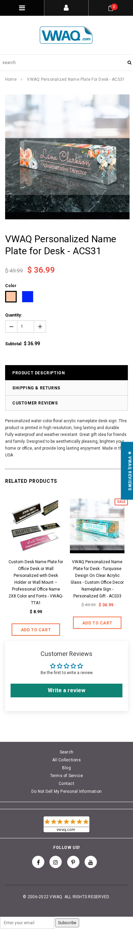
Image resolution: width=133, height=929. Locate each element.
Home (11, 79)
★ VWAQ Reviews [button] (129, 470)
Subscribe (67, 922)
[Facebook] (38, 862)
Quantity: (13, 315)
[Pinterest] (73, 862)
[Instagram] (55, 862)
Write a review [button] (66, 690)
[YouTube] (91, 862)
